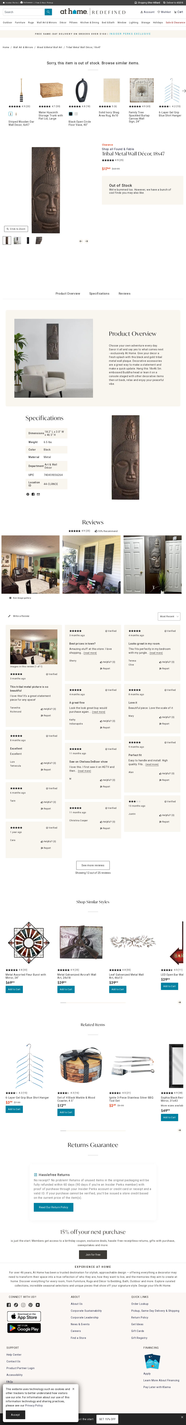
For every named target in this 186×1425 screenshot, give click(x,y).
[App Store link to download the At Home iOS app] (24, 1316)
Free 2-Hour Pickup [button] (44, 3)
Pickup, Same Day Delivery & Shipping (155, 1310)
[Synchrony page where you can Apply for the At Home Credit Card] (152, 1360)
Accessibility (15, 1374)
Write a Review (21, 616)
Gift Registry (139, 1337)
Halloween (28, 2)
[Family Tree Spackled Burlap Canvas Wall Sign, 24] (142, 90)
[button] (93, 11)
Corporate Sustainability (86, 1310)
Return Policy (139, 1317)
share (33, 496)
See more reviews (93, 865)
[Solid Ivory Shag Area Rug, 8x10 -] (112, 90)
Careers (76, 1331)
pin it (27, 496)
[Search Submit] (48, 12)
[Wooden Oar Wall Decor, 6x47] (16, 114)
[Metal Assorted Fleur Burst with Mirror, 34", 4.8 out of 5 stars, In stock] (29, 943)
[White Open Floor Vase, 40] (77, 114)
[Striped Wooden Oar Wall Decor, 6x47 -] (21, 90)
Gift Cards (137, 1331)
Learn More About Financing (161, 1380)
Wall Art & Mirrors (23, 47)
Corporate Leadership (85, 1317)
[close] (73, 1389)
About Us (76, 1303)
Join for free (93, 1254)
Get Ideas (137, 1324)
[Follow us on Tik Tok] (16, 1305)
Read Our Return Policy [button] (53, 1207)
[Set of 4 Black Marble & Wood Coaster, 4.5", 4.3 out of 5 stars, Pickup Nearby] (81, 1066)
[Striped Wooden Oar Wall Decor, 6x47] (11, 114)
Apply (147, 1373)
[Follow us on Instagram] (23, 1305)
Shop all (118, 149)
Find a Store (78, 1337)
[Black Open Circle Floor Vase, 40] (81, 90)
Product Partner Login (21, 1368)
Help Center (14, 1354)
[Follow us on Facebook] (8, 1305)
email (38, 496)
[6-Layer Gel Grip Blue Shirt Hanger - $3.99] (172, 90)
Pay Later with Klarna (157, 1387)
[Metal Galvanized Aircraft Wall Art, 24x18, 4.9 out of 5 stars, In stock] (81, 943)
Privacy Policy (34, 1405)
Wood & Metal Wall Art (49, 47)
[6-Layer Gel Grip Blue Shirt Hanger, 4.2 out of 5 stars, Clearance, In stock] (29, 1066)
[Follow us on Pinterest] (30, 1305)
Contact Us (14, 1361)
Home (6, 47)
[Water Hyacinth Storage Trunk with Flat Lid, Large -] (51, 90)
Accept (15, 1414)
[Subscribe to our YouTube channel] (37, 1305)
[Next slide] (179, 1002)
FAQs (10, 1381)
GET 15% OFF (107, 1419)
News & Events (80, 1324)
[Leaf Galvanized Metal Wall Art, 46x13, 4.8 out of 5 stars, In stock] (133, 943)
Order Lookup (140, 1303)
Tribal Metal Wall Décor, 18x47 (133, 154)
